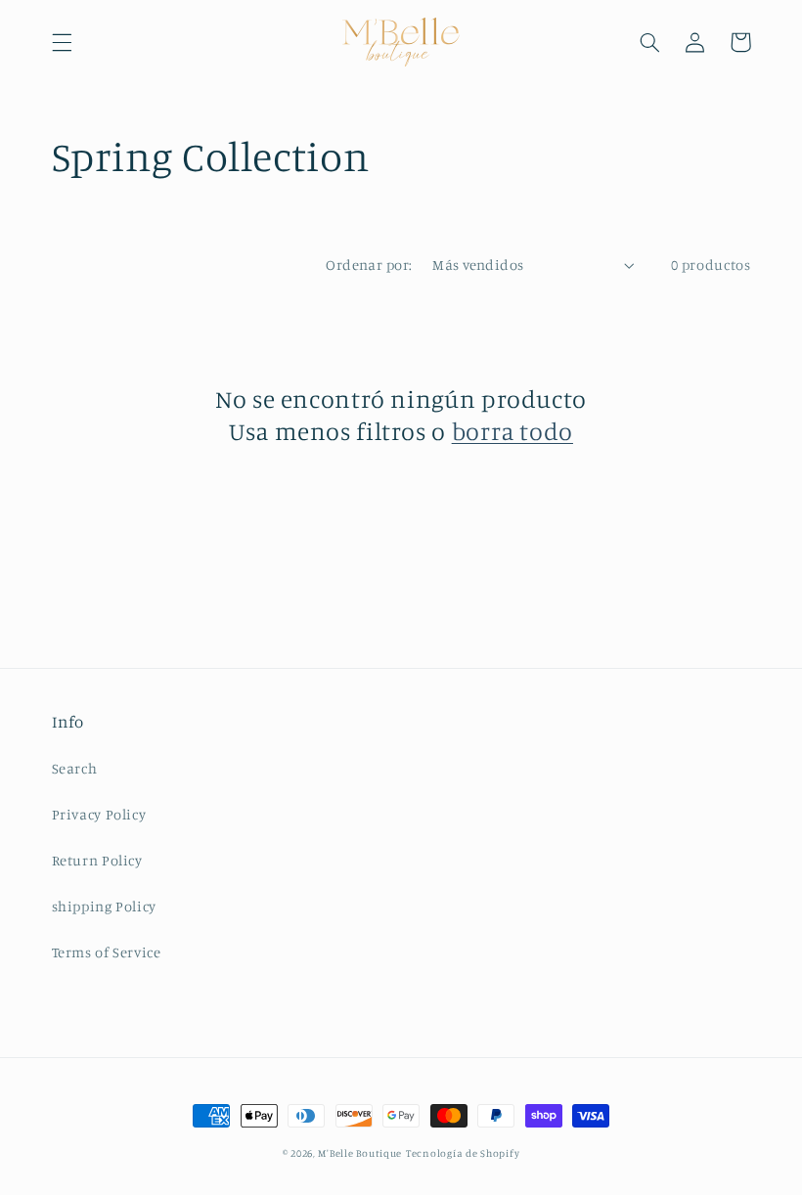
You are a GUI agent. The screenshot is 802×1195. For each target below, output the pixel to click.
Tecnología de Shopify (462, 1153)
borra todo (512, 431)
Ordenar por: (369, 264)
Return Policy (97, 860)
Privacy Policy (99, 814)
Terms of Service (106, 952)
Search (75, 768)
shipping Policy (104, 906)
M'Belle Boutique (360, 1153)
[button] (61, 42)
